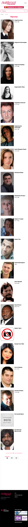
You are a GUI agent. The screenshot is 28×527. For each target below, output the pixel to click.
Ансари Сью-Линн (19, 344)
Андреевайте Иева (19, 87)
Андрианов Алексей (19, 102)
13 (18, 453)
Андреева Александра (20, 42)
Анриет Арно (17, 328)
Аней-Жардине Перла (20, 149)
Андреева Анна (18, 20)
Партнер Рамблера (18, 522)
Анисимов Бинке (18, 172)
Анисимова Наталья (19, 195)
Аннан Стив (17, 239)
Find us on (6, 510)
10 (13, 453)
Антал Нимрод (18, 367)
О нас (15, 493)
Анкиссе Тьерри (18, 219)
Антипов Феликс (18, 390)
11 (15, 453)
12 (17, 453)
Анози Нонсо (17, 305)
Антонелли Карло (19, 414)
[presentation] (7, 458)
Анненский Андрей (19, 262)
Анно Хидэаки (18, 281)
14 (20, 453)
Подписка (16, 496)
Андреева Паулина (19, 64)
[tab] (7, 458)
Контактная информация (18, 495)
